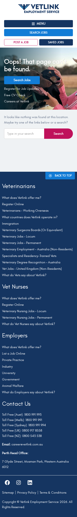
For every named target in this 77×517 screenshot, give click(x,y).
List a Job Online (13, 353)
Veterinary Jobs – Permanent (21, 243)
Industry (7, 366)
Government (11, 379)
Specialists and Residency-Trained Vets (29, 256)
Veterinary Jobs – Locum (18, 236)
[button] (38, 23)
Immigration (10, 224)
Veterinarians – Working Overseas (25, 210)
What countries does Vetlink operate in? (29, 217)
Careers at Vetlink (16, 101)
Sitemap (8, 492)
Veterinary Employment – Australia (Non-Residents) (37, 249)
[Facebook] (7, 482)
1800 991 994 (37, 425)
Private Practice (13, 360)
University (8, 373)
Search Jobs (22, 80)
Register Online (13, 204)
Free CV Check (14, 95)
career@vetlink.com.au (27, 444)
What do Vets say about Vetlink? (24, 275)
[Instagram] (18, 482)
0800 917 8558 (32, 430)
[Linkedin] (30, 482)
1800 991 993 (32, 414)
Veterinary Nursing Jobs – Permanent (27, 317)
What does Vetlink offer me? (21, 198)
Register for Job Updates (21, 89)
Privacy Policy (26, 492)
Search (58, 134)
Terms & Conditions (53, 492)
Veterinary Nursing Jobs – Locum (24, 311)
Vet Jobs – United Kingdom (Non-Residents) (32, 269)
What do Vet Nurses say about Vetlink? (28, 324)
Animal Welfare (13, 386)
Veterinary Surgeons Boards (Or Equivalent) (32, 230)
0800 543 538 (32, 436)
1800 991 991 (33, 420)
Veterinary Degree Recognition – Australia (31, 262)
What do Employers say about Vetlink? (28, 392)
